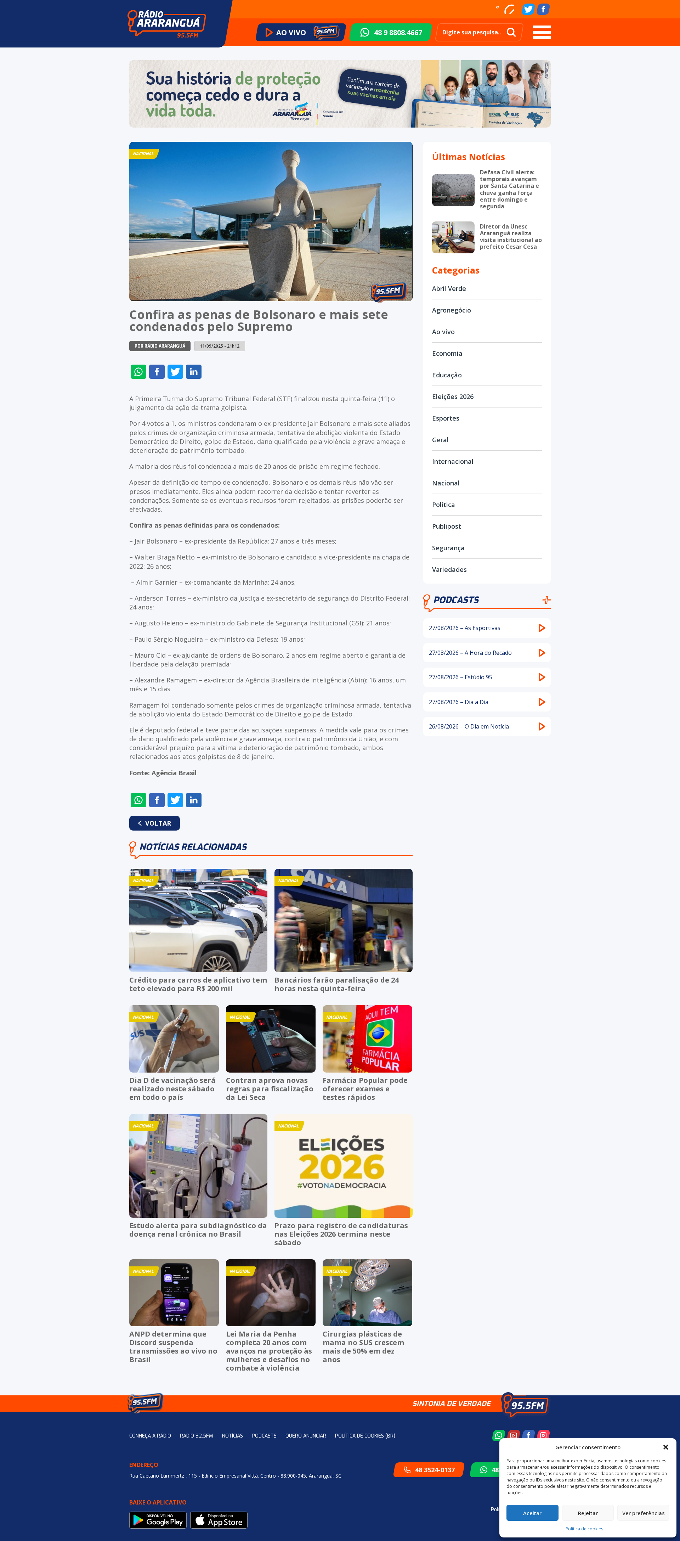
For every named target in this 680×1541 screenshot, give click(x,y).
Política (443, 504)
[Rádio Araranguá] (167, 24)
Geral (440, 439)
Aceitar (532, 1513)
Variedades (449, 569)
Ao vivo (443, 331)
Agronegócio (451, 310)
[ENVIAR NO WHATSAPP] (138, 372)
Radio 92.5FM (196, 1436)
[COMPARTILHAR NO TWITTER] (175, 372)
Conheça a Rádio (150, 1436)
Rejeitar (588, 1513)
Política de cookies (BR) (365, 1436)
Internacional (453, 461)
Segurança (448, 548)
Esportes (445, 418)
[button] (665, 1447)
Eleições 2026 (453, 396)
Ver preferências (643, 1513)
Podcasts (455, 600)
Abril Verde (449, 288)
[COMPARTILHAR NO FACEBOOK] (157, 372)
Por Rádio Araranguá (160, 346)
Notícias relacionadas (192, 847)
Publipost (446, 526)
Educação (447, 375)
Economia (447, 353)
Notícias (232, 1436)
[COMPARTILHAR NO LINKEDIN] (194, 372)
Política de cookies (584, 1529)
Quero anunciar (305, 1436)
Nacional (446, 483)
